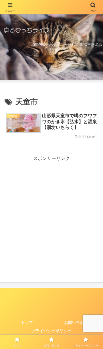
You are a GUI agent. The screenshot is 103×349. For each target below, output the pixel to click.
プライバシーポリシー (51, 330)
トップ (27, 322)
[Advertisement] (51, 213)
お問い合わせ (76, 322)
